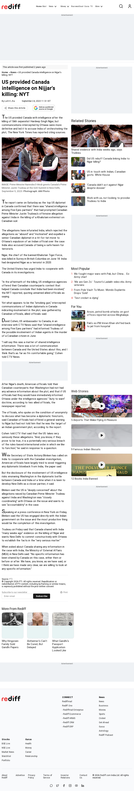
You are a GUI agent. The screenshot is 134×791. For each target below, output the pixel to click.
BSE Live (6, 743)
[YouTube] (76, 786)
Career (28, 752)
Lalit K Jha (10, 101)
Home (39, 6)
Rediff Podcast (106, 735)
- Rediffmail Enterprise (72, 710)
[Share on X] (57, 786)
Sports (102, 714)
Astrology (103, 731)
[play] (101, 406)
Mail (44, 6)
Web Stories (79, 391)
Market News (8, 752)
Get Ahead (104, 722)
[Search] (121, 6)
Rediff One (67, 705)
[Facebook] (63, 786)
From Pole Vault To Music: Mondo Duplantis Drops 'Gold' (99, 291)
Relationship (31, 756)
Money (63, 6)
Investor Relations (65, 776)
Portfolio (6, 760)
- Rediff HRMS (68, 718)
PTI (11, 579)
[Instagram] (70, 786)
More (97, 6)
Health (28, 743)
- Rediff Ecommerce (71, 714)
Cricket (102, 718)
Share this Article (16, 108)
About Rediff (5, 776)
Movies (102, 710)
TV (91, 6)
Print (65, 592)
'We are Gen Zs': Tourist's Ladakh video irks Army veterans (102, 283)
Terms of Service (47, 776)
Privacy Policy (31, 776)
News (51, 6)
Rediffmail (67, 701)
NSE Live (6, 748)
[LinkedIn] (82, 786)
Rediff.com (105, 775)
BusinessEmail (77, 6)
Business (103, 705)
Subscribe (41, 596)
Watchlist (6, 756)
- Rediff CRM (68, 722)
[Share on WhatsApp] (51, 786)
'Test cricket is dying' (86, 298)
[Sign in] (129, 6)
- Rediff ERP (67, 726)
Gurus (87, 6)
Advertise (20, 775)
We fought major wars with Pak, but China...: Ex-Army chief (102, 275)
